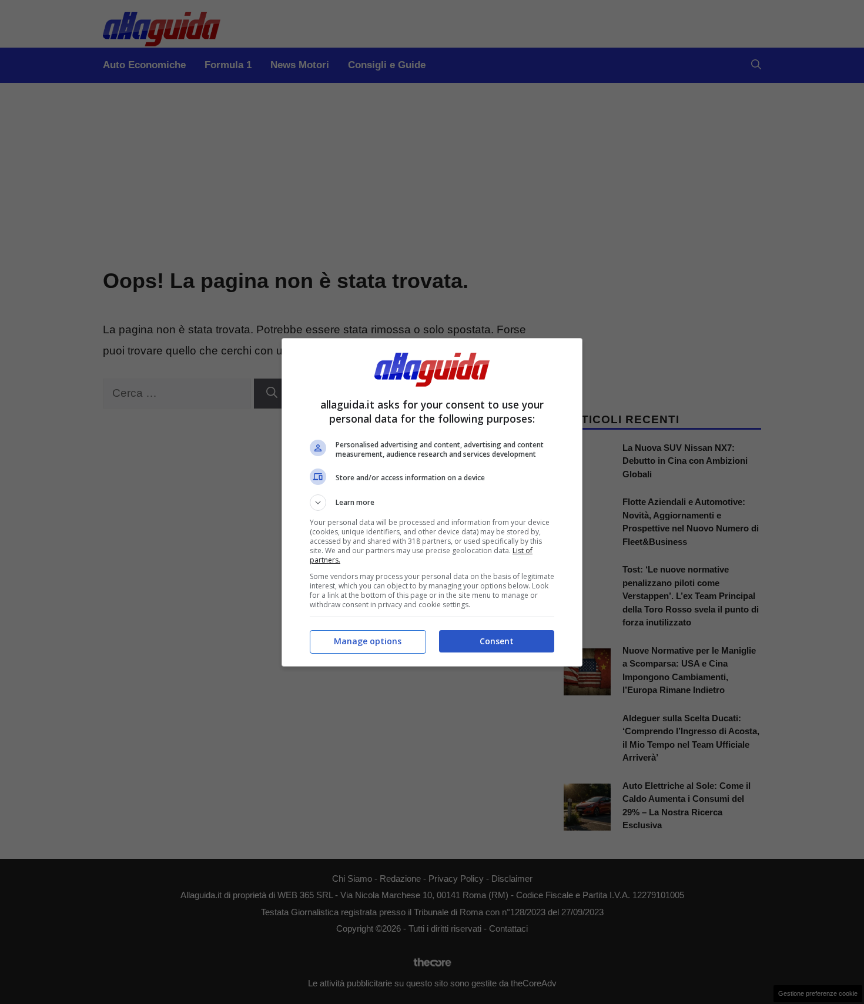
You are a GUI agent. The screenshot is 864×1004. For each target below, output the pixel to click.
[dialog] (432, 502)
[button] (432, 502)
